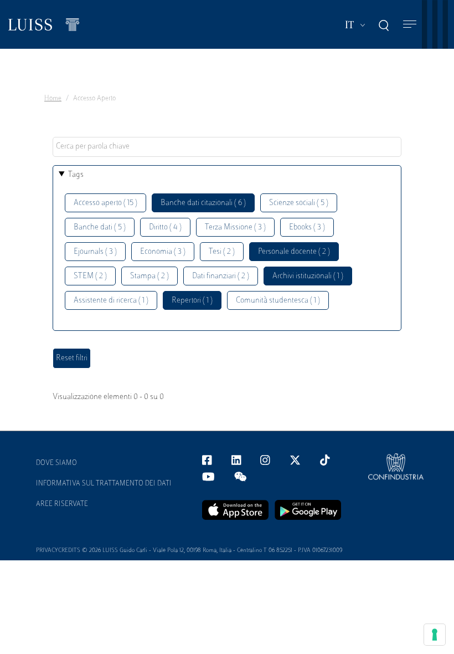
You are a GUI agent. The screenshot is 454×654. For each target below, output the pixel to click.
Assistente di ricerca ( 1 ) (111, 301)
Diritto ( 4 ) (165, 227)
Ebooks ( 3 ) (307, 227)
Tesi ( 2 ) (222, 252)
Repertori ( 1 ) (192, 301)
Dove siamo (56, 463)
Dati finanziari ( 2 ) (220, 276)
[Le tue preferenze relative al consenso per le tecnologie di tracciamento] (434, 634)
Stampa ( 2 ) (149, 276)
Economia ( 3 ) (162, 252)
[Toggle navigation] (409, 25)
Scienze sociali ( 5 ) (298, 203)
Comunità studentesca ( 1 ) (278, 301)
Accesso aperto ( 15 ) (105, 203)
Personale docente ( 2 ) (294, 252)
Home (52, 98)
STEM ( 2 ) (90, 276)
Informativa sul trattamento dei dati (104, 484)
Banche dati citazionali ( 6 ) (203, 203)
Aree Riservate (62, 504)
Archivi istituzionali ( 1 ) (307, 276)
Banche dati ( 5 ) (100, 227)
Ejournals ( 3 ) (95, 252)
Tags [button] (76, 175)
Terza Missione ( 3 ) (235, 227)
